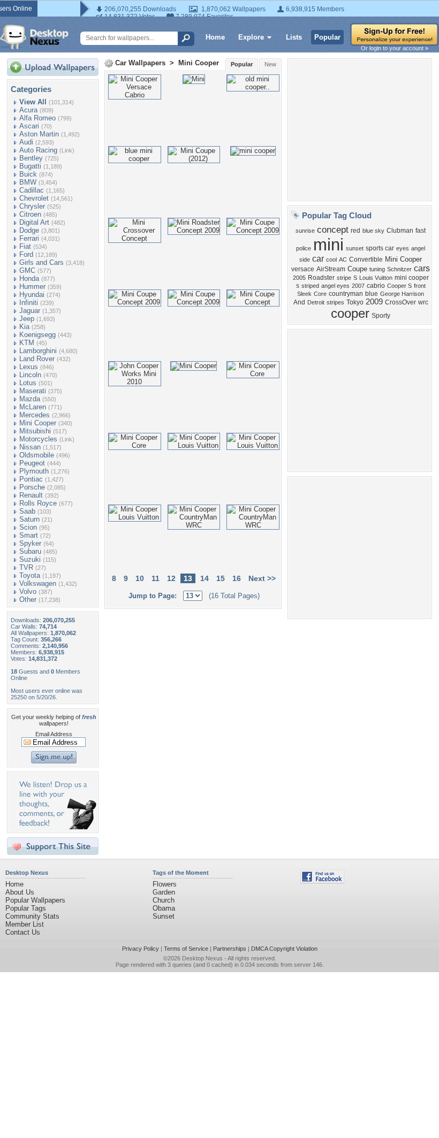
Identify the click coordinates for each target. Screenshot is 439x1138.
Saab (27, 511)
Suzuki (30, 559)
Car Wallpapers (140, 63)
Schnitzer (399, 269)
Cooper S (399, 285)
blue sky (373, 230)
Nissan (30, 447)
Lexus (28, 367)
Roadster (321, 277)
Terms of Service (186, 948)
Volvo (27, 591)
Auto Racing (38, 150)
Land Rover (37, 359)
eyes (402, 248)
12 (171, 578)
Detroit (315, 302)
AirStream (330, 269)
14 (204, 578)
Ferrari (29, 238)
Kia (24, 327)
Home (215, 37)
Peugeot (32, 463)
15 (220, 578)
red (355, 230)
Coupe (357, 269)
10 (139, 578)
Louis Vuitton (375, 277)
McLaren (32, 407)
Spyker (30, 543)
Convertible (366, 259)
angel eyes (335, 285)
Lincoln (30, 375)
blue (371, 293)
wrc (423, 302)
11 (156, 578)
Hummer (32, 286)
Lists (294, 37)
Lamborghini (38, 351)
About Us (19, 892)
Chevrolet (34, 198)
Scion (28, 527)
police (303, 248)
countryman (346, 293)
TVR (26, 567)
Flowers (165, 884)
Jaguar (29, 311)
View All (33, 102)
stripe (344, 277)
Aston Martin (39, 134)
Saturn (29, 519)
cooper (350, 313)
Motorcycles (38, 439)
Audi (26, 142)
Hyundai (31, 295)
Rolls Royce (38, 503)
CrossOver (400, 302)
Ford (26, 254)
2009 (374, 301)
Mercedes (34, 415)
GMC (27, 270)
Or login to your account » (394, 48)
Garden (164, 892)
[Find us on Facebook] (322, 881)
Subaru (30, 551)
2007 (358, 285)
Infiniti (28, 303)
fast (420, 230)
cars (422, 268)
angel (418, 248)
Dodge (29, 230)
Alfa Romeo (37, 118)
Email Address (53, 734)
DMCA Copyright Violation (284, 948)
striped (310, 285)
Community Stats (32, 916)
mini (328, 244)
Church (164, 900)
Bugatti (30, 166)
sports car (380, 248)
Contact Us (22, 932)
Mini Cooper (37, 423)
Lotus (27, 383)
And (299, 302)
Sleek (304, 294)
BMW (27, 182)
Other (27, 599)
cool (331, 259)
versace (302, 269)
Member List (24, 924)
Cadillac (31, 190)
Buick (28, 174)
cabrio (376, 285)
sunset (355, 248)
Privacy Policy (140, 948)
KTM (26, 343)
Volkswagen (37, 583)
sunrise (305, 230)
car (318, 258)
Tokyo (355, 302)
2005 (299, 277)
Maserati (32, 391)
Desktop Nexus (202, 958)
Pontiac (31, 479)
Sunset (164, 916)
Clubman (400, 230)
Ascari (29, 126)
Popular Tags (25, 908)
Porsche (32, 487)
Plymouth (34, 471)
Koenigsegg (37, 335)
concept (333, 229)
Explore (251, 37)
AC (343, 259)
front (420, 285)
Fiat (25, 246)
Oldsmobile (36, 455)
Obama (164, 908)
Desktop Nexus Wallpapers (34, 37)
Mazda (29, 399)
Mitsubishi (35, 431)
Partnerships (229, 948)
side (304, 259)
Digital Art (34, 222)
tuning (377, 269)
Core (320, 294)
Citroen (30, 214)
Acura (28, 110)
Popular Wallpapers (35, 900)
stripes (335, 302)
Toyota (29, 575)
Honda (29, 278)
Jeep (26, 319)
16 (236, 578)
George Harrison (402, 294)
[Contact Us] (56, 827)
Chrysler (32, 206)
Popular (327, 37)
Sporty (381, 315)
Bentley (31, 158)
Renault (31, 495)
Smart (28, 535)
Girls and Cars (41, 262)
